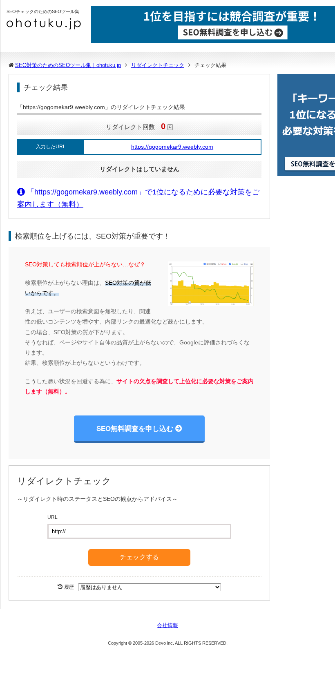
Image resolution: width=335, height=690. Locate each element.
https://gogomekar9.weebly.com (172, 146)
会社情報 (167, 625)
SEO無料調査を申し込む (134, 429)
